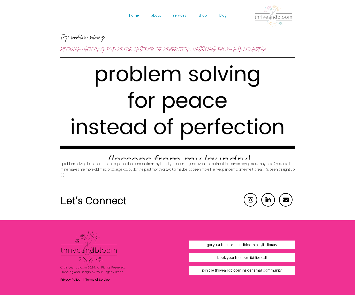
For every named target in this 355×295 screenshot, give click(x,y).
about (156, 15)
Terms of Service (97, 279)
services (179, 15)
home (134, 15)
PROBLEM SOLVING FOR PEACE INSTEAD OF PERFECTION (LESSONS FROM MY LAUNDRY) (163, 49)
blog (223, 15)
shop (202, 15)
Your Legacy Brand (109, 272)
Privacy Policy (70, 279)
